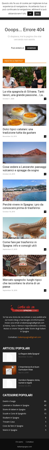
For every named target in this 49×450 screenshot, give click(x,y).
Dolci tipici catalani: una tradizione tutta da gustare (19, 131)
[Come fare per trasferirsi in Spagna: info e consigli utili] (24, 228)
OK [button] (30, 13)
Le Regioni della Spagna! (29, 354)
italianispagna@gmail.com (29, 337)
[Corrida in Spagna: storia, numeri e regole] (9, 383)
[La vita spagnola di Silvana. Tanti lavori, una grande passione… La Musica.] (24, 77)
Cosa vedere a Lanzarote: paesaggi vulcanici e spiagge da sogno (24, 168)
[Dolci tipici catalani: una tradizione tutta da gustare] (24, 115)
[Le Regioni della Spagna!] (9, 357)
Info (37, 13)
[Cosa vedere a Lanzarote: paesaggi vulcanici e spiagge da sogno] (24, 152)
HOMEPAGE (31, 48)
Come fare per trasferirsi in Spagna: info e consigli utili (20, 244)
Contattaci (30, 442)
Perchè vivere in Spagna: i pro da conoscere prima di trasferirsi (23, 206)
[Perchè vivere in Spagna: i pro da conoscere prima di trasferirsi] (24, 190)
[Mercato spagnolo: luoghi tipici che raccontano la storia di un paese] (24, 265)
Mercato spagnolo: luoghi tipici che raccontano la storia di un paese (22, 283)
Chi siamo (19, 442)
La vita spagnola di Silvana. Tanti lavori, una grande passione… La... (24, 93)
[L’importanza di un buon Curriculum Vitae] (9, 370)
